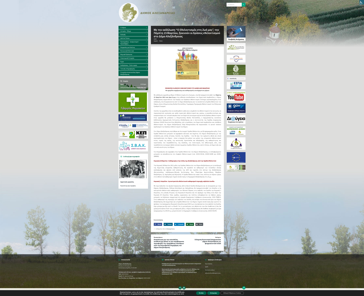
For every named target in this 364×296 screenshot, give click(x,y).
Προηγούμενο (158, 237)
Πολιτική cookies (210, 270)
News (161, 41)
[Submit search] (244, 5)
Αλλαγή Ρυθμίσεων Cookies (232, 293)
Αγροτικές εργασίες (127, 182)
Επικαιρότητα (171, 229)
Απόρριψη (213, 293)
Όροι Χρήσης (208, 264)
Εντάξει (201, 293)
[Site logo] (146, 22)
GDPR (206, 267)
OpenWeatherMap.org (139, 87)
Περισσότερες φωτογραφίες (128, 185)
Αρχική (156, 41)
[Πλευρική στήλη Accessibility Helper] (361, 2)
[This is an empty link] (244, 287)
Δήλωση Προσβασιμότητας (213, 273)
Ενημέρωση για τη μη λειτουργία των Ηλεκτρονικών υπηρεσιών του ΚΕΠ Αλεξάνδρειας (181, 264)
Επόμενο (218, 237)
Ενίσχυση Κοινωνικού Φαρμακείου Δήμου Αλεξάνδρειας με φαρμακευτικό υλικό (208, 241)
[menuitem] (133, 27)
